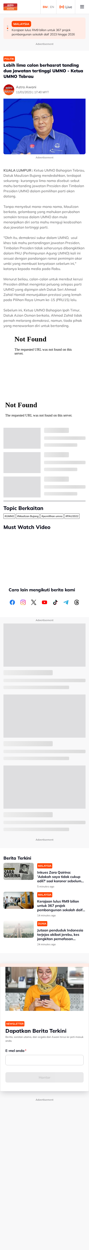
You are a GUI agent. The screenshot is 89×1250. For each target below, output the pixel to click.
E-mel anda (14, 1050)
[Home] (10, 7)
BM (45, 7)
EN (52, 7)
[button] (7, 26)
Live (68, 7)
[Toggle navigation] (82, 7)
